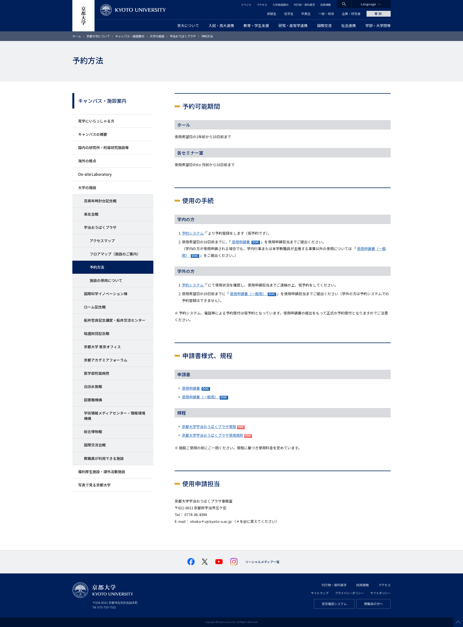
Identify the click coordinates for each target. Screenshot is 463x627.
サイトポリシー (380, 593)
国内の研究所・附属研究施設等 (103, 147)
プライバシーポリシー (349, 593)
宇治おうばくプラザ (183, 36)
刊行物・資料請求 (304, 5)
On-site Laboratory (95, 174)
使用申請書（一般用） (248, 293)
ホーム (76, 36)
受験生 (271, 13)
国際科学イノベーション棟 (105, 293)
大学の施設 (157, 36)
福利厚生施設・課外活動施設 (101, 471)
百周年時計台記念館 (100, 200)
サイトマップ (319, 593)
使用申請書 (241, 241)
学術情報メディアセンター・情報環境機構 (114, 415)
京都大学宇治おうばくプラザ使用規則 (212, 435)
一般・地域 (326, 13)
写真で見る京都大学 (94, 484)
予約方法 (97, 267)
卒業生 (306, 13)
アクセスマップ (102, 240)
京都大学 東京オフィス (102, 346)
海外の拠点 (87, 160)
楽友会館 (91, 214)
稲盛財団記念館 (96, 333)
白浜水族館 (93, 386)
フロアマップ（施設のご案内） (115, 253)
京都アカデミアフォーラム (105, 359)
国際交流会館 (95, 444)
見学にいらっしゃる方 (96, 120)
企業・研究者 (351, 13)
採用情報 (325, 5)
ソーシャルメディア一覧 (262, 561)
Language (368, 4)
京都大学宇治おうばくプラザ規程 (209, 426)
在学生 (288, 13)
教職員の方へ (373, 603)
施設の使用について (106, 280)
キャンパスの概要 (92, 134)
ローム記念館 (95, 306)
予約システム (193, 233)
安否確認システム (334, 603)
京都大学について (98, 36)
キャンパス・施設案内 (129, 36)
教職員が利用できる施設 (104, 458)
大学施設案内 (280, 5)
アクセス (262, 5)
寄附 (378, 13)
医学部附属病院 (96, 373)
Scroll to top (458, 622)
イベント (246, 5)
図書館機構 (93, 399)
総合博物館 (93, 431)
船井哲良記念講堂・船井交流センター (114, 320)
